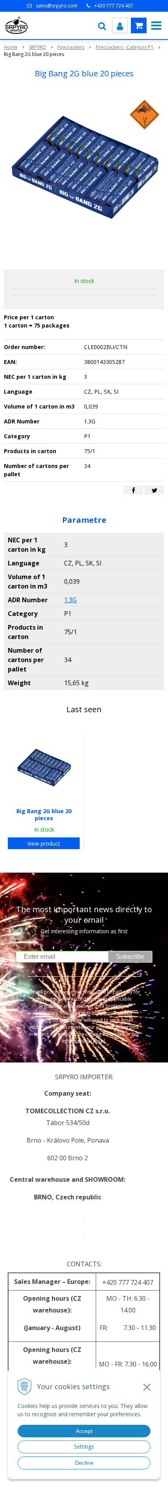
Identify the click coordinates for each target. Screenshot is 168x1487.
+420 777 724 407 (113, 5)
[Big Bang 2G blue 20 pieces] (84, 175)
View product (43, 843)
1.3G (70, 600)
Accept (84, 1431)
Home (11, 47)
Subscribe (130, 956)
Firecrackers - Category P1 (125, 47)
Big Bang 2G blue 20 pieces (43, 814)
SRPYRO (37, 47)
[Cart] (139, 25)
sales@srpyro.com (56, 5)
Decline (84, 1463)
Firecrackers (70, 47)
